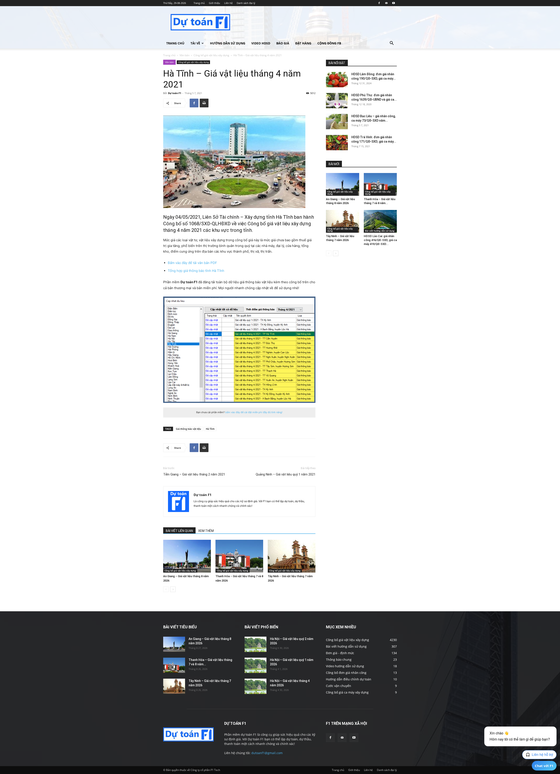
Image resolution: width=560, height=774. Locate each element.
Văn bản (184, 55)
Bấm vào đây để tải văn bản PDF (192, 263)
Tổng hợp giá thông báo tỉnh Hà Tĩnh (196, 271)
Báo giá (282, 43)
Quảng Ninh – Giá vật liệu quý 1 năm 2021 (285, 474)
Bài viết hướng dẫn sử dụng (379, 230)
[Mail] (386, 3)
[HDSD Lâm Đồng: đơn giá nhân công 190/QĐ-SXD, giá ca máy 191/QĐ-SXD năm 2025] (337, 79)
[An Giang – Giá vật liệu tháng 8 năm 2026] (187, 556)
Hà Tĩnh (210, 428)
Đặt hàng (303, 43)
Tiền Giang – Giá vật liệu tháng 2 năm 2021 (194, 474)
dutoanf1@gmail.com (267, 753)
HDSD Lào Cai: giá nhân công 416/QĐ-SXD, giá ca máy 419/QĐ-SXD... (380, 240)
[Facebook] (379, 3)
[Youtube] (393, 3)
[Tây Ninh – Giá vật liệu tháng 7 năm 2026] (291, 556)
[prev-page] (166, 589)
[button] (391, 44)
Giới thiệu (214, 3)
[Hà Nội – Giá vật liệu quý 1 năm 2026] (255, 665)
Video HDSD (260, 43)
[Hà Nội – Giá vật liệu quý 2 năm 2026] (255, 644)
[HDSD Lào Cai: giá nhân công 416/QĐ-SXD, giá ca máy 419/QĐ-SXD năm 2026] (380, 221)
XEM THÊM (206, 531)
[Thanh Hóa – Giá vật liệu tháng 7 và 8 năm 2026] (239, 556)
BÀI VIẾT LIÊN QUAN (179, 531)
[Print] (204, 103)
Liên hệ (228, 3)
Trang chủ (199, 3)
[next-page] (173, 589)
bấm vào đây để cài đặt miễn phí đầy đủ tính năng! (253, 412)
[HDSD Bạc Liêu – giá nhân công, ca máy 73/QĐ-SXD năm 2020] (337, 121)
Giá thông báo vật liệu (188, 428)
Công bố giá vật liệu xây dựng (211, 55)
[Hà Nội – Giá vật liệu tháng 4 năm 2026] (255, 686)
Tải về (195, 43)
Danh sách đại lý (246, 3)
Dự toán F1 (174, 93)
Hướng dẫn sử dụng (227, 43)
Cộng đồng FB (329, 43)
